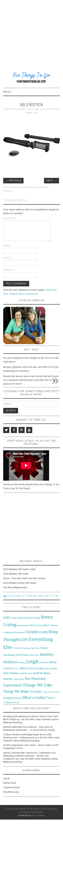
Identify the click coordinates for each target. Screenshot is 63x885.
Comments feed (11, 787)
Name (7, 245)
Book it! (34, 625)
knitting (22, 662)
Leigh (32, 661)
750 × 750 (39, 109)
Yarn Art (16, 702)
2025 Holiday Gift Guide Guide (19, 569)
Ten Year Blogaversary (15, 587)
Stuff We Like (25, 673)
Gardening (9, 655)
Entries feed (9, 783)
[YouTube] (29, 430)
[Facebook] (14, 430)
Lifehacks (44, 662)
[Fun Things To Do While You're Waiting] (31, 78)
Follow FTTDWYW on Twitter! (32, 595)
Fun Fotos (35, 648)
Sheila (54, 669)
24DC (7, 617)
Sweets (8, 678)
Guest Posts (22, 655)
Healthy (47, 654)
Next (51, 180)
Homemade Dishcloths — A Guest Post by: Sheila (29, 730)
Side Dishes (11, 673)
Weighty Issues (12, 697)
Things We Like (37, 685)
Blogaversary (23, 625)
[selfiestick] (31, 145)
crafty (43, 632)
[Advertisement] (31, 33)
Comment (10, 218)
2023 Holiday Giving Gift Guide (19, 583)
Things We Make (16, 691)
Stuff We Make (41, 673)
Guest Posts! (34, 655)
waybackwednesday (50, 692)
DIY (25, 639)
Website (9, 270)
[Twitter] (6, 430)
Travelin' (36, 691)
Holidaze (10, 662)
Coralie (32, 632)
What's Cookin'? (34, 698)
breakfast (44, 625)
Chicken (53, 625)
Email (8, 258)
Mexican (16, 669)
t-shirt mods (18, 679)
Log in (6, 778)
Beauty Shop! (32, 617)
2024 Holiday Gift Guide (15, 574)
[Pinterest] (22, 430)
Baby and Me (17, 618)
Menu (7, 91)
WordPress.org (11, 792)
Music (24, 668)
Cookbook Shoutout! (14, 632)
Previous (13, 180)
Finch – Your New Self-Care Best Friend (24, 578)
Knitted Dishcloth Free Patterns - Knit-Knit (26, 727)
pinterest (47, 668)
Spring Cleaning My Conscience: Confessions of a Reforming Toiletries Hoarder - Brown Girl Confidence (29, 756)
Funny (44, 648)
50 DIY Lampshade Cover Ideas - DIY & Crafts (27, 745)
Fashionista (24, 815)
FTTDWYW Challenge (21, 648)
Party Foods (36, 668)
